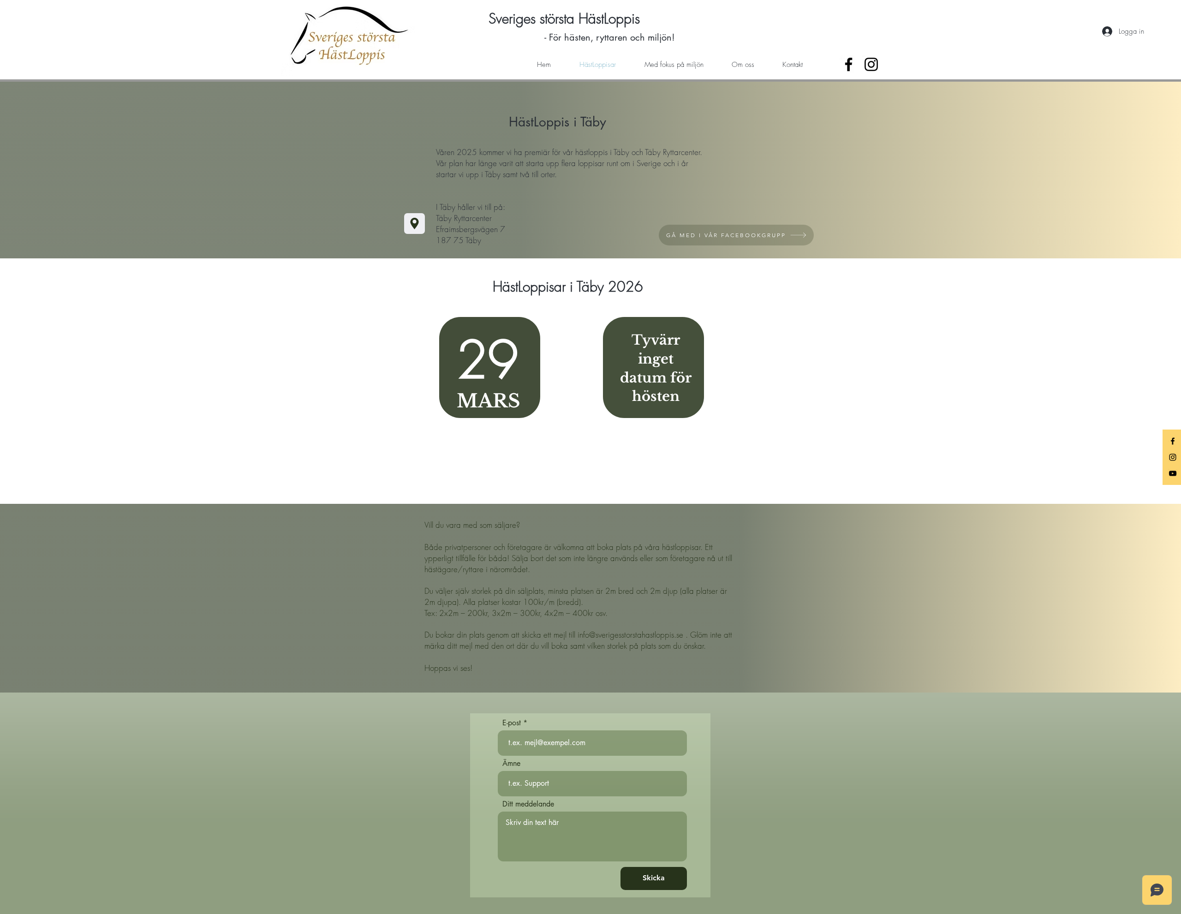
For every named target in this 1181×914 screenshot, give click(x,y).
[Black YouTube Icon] (1172, 473)
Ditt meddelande (528, 804)
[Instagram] (871, 64)
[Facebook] (849, 64)
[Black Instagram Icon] (1172, 457)
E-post (511, 723)
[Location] (414, 223)
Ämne (511, 763)
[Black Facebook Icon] (1172, 441)
